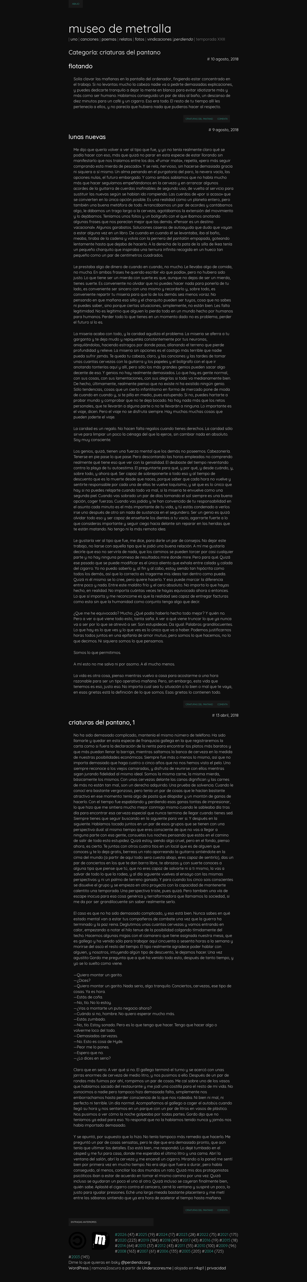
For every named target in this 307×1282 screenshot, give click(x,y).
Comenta (223, 118)
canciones (89, 39)
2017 (186, 1240)
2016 (206, 1240)
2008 (122, 1251)
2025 (142, 1234)
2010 (201, 1245)
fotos (139, 39)
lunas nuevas (87, 136)
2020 (122, 1240)
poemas (109, 39)
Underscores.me (156, 1268)
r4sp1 (199, 1268)
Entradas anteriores (83, 1222)
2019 (145, 1240)
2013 (142, 1245)
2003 (75, 1256)
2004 (209, 1251)
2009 (223, 1245)
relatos (125, 39)
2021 (224, 1234)
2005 (186, 1251)
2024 (163, 1234)
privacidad (216, 1268)
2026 (122, 1234)
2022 (203, 1234)
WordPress (79, 1268)
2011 (181, 1245)
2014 (122, 1245)
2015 (226, 1240)
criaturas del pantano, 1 (102, 722)
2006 (164, 1251)
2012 (161, 1245)
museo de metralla (120, 28)
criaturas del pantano (199, 118)
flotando (81, 66)
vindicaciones (159, 39)
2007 (144, 1251)
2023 (183, 1234)
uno (74, 39)
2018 (166, 1240)
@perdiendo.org (135, 1262)
